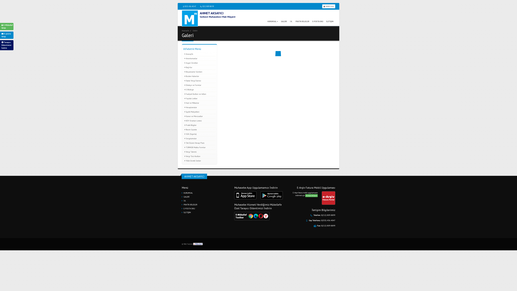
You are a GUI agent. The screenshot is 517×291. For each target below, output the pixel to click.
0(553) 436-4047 (328, 220)
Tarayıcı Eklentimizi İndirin (6, 45)
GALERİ (284, 21)
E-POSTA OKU (317, 21)
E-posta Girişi (6, 35)
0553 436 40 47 (190, 6)
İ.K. (291, 21)
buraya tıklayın (311, 196)
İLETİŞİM (329, 21)
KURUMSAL (272, 21)
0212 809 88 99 (208, 6)
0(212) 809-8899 (328, 215)
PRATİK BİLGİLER (302, 21)
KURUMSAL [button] (188, 193)
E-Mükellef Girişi (7, 26)
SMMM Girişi (329, 6)
